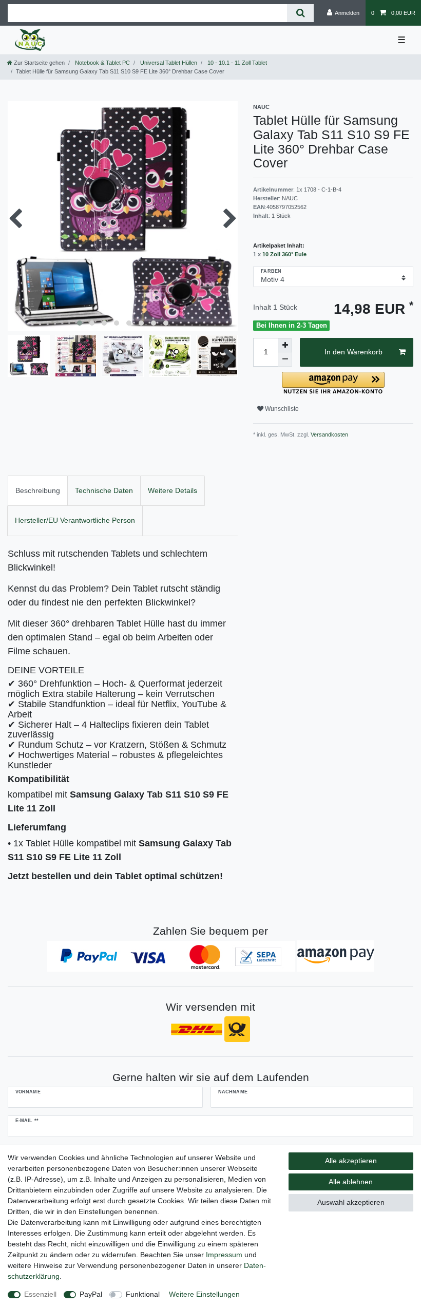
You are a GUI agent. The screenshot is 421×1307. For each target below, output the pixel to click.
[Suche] (300, 13)
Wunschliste (281, 408)
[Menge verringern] (285, 359)
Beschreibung (37, 490)
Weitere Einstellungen (204, 1294)
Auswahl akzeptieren (351, 1202)
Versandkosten (328, 434)
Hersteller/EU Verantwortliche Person (75, 520)
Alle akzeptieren (351, 1161)
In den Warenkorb (353, 352)
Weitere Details (172, 490)
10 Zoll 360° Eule (284, 254)
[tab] (38, 491)
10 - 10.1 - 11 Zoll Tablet (236, 63)
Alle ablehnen (351, 1182)
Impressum (224, 1255)
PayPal (91, 1294)
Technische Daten (104, 490)
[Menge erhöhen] (285, 345)
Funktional (143, 1294)
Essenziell (40, 1294)
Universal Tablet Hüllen (168, 63)
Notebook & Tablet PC (101, 63)
